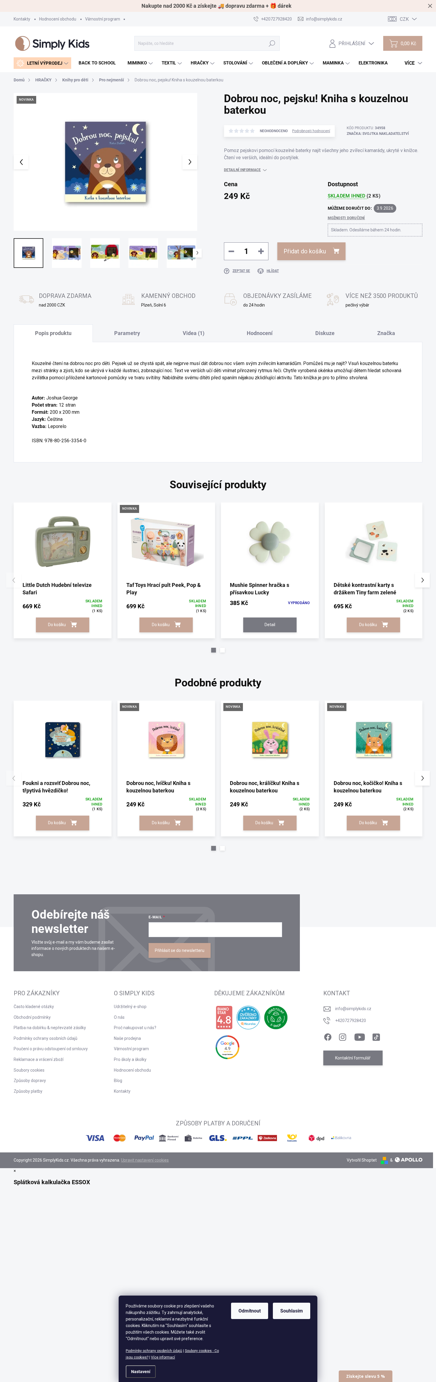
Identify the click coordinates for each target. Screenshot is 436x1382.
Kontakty (22, 19)
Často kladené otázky (34, 1006)
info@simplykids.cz (353, 1008)
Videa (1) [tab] (193, 333)
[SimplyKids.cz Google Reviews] (227, 1047)
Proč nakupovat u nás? (135, 1027)
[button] (213, 650)
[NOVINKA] (166, 541)
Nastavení (140, 1371)
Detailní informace (242, 170)
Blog (118, 1080)
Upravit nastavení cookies (145, 1160)
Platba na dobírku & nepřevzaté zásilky (50, 1027)
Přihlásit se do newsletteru (179, 950)
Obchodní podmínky (32, 1017)
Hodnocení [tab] (260, 333)
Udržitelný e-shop (130, 1006)
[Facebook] (327, 1036)
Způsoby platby (28, 1091)
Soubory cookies (29, 1070)
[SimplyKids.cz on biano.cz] (224, 1017)
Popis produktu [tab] (53, 333)
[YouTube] (359, 1036)
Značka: (378, 134)
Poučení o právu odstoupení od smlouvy (51, 1048)
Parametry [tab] (127, 333)
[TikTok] (376, 1036)
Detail (270, 624)
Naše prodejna (127, 1038)
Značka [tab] (386, 333)
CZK (404, 19)
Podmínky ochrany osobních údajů (154, 1351)
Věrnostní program (102, 19)
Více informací (163, 1357)
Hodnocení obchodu (57, 19)
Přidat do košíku (305, 251)
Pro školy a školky (130, 1059)
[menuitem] (42, 63)
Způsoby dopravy (30, 1080)
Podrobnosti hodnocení (311, 131)
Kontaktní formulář (352, 1058)
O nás (119, 1017)
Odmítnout (249, 1311)
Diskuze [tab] (325, 333)
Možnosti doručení (346, 218)
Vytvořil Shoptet (362, 1160)
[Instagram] (342, 1036)
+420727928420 (350, 1020)
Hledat (272, 43)
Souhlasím (291, 1311)
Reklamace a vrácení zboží (38, 1059)
